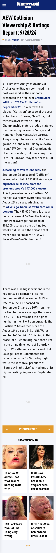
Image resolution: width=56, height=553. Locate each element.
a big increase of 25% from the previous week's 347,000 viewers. (27, 183)
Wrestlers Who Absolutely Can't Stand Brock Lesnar (40, 530)
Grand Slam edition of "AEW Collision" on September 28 (26, 102)
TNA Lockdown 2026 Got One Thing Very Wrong (13, 530)
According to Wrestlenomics (21, 170)
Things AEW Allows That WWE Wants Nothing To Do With (12, 481)
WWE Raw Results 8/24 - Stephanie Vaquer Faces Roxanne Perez (40, 481)
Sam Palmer (13, 40)
